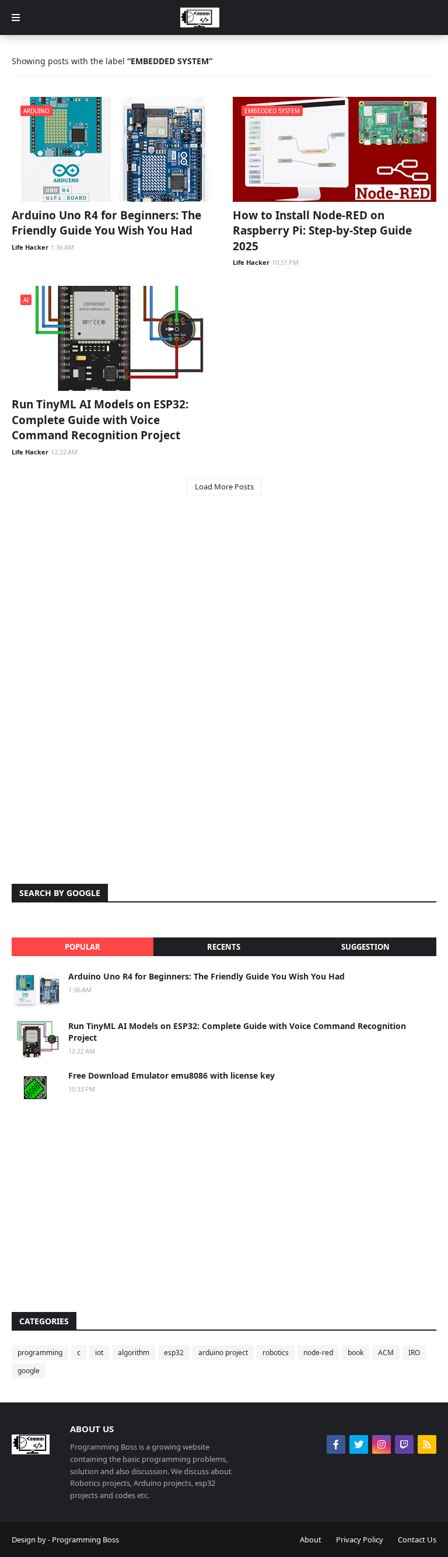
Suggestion (365, 947)
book (355, 1352)
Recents (223, 947)
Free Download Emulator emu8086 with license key (171, 1075)
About (310, 1539)
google (29, 1371)
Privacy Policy (359, 1539)
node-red (318, 1352)
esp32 (174, 1352)
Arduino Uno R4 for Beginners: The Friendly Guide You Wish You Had (106, 223)
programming (40, 1352)
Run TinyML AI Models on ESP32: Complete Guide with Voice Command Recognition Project (100, 420)
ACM (386, 1352)
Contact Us (417, 1539)
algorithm (133, 1352)
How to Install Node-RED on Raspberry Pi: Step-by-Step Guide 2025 (322, 231)
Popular (82, 947)
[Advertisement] (224, 598)
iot (99, 1352)
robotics (275, 1352)
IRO (414, 1352)
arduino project (223, 1352)
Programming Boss (85, 1539)
